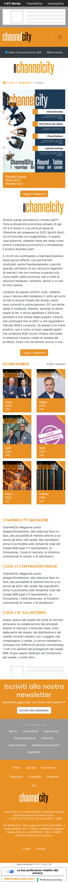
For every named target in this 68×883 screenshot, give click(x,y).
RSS (34, 785)
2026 (8, 405)
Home (10, 82)
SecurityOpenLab (25, 738)
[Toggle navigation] (60, 37)
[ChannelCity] (17, 36)
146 (41, 501)
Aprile (8, 448)
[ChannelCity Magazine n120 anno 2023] (34, 130)
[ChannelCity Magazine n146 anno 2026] (51, 482)
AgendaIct (34, 752)
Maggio (43, 402)
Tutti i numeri (55, 364)
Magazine (24, 82)
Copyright (35, 776)
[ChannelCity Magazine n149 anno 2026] (51, 390)
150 (7, 409)
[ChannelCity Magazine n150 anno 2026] (17, 390)
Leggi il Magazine (34, 194)
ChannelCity (35, 3)
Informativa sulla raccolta (21, 878)
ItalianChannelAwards (45, 745)
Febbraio (43, 494)
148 (7, 455)
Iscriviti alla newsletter (34, 710)
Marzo (8, 494)
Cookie (26, 848)
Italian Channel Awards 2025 (24, 52)
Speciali (30, 767)
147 (7, 501)
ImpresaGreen (17, 745)
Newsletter (56, 52)
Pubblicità (52, 776)
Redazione (16, 776)
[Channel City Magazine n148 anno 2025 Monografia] (51, 436)
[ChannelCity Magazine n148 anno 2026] (17, 436)
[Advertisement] (35, 669)
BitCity (13, 731)
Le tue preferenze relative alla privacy (37, 871)
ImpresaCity (56, 3)
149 (41, 409)
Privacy (41, 848)
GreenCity (47, 738)
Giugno (9, 402)
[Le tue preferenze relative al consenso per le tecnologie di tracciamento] (49, 879)
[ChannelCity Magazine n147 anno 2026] (17, 482)
